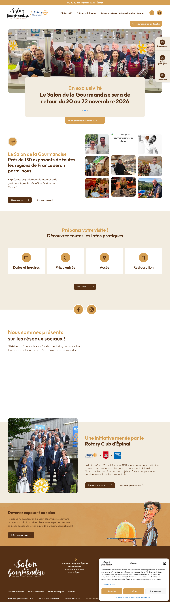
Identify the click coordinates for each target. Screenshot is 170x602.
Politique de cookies (123, 597)
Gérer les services (109, 584)
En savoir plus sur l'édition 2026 (83, 120)
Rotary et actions (109, 13)
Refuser (133, 591)
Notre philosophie (127, 13)
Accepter (112, 591)
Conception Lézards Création (96, 598)
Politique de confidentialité (140, 597)
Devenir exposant (16, 591)
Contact (140, 13)
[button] (164, 563)
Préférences (155, 591)
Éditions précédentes (86, 13)
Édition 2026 (66, 13)
